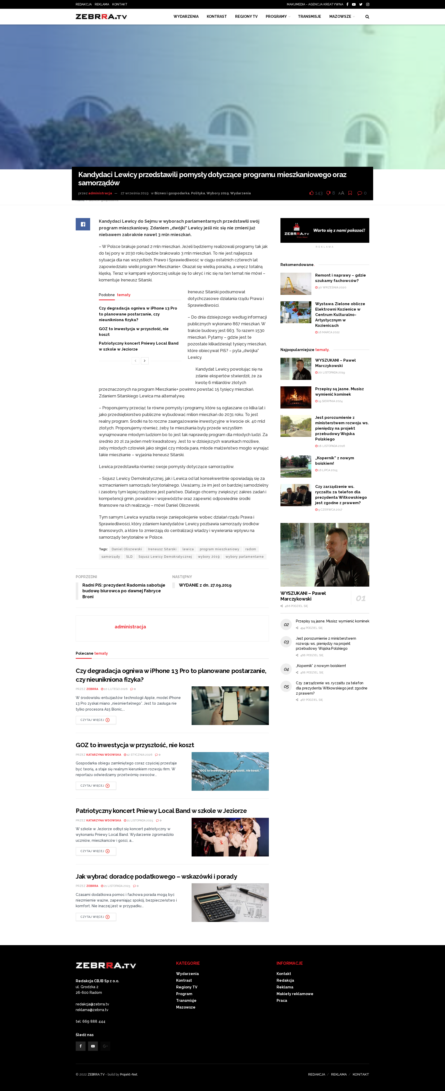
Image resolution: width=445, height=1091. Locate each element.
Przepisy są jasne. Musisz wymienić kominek (332, 621)
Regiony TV (246, 16)
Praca (282, 1000)
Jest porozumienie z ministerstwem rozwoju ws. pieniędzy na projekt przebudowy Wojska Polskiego (342, 428)
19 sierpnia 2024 (330, 401)
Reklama (285, 987)
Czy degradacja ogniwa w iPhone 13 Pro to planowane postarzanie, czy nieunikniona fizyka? (138, 314)
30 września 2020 (332, 287)
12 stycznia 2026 (139, 754)
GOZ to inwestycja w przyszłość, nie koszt (135, 745)
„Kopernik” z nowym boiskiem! (321, 666)
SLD (129, 557)
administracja (100, 193)
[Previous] (135, 360)
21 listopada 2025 (139, 820)
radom (250, 549)
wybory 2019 (209, 557)
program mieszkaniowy (219, 549)
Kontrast (184, 980)
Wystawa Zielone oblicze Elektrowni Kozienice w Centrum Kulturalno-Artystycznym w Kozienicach (340, 315)
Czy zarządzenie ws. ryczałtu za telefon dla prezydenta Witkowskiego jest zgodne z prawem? (331, 688)
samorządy (110, 557)
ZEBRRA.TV (96, 1074)
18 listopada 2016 (331, 446)
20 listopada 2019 (331, 372)
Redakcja (285, 980)
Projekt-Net (128, 1074)
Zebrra (92, 689)
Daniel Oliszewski (127, 549)
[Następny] (145, 360)
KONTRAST (217, 16)
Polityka (198, 193)
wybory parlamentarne (245, 557)
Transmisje (186, 1000)
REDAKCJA (84, 4)
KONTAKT (119, 4)
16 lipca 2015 (328, 470)
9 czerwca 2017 (330, 509)
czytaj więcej (92, 720)
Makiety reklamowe (295, 994)
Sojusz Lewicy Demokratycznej (165, 557)
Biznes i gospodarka (172, 193)
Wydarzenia (186, 16)
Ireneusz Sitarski (162, 549)
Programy (276, 16)
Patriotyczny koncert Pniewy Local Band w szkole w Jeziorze (161, 810)
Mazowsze (340, 16)
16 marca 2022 (329, 332)
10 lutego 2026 (115, 689)
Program (184, 994)
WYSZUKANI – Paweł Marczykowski (303, 596)
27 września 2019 (135, 193)
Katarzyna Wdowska (103, 754)
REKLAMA (102, 4)
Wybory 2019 (218, 193)
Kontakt (284, 974)
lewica (188, 549)
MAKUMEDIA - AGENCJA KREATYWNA (316, 4)
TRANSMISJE (309, 16)
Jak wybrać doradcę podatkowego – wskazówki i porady (156, 876)
